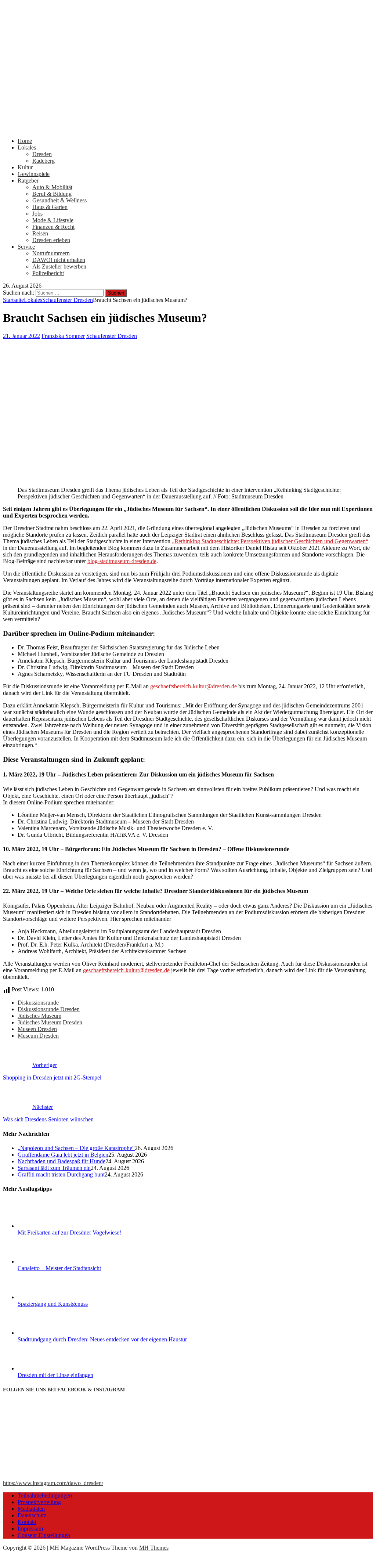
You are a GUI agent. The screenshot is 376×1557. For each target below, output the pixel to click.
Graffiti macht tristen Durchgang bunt (61, 1174)
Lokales (27, 147)
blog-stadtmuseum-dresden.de (121, 561)
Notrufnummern (51, 253)
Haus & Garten (50, 207)
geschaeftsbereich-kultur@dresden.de (193, 686)
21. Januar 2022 (21, 336)
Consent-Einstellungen (44, 1535)
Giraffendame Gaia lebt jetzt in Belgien (63, 1154)
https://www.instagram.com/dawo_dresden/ (53, 1483)
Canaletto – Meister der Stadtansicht (59, 1268)
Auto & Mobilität (52, 187)
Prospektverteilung (39, 1502)
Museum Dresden (38, 1035)
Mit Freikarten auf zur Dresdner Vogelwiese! (69, 1232)
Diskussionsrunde (38, 1002)
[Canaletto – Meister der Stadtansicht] (45, 1261)
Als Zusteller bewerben (59, 266)
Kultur (25, 167)
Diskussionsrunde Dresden (49, 1009)
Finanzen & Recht (53, 227)
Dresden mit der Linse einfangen (55, 1375)
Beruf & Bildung (52, 194)
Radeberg (43, 161)
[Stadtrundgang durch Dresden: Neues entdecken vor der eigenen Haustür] (45, 1333)
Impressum (30, 1528)
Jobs (37, 213)
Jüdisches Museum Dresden (50, 1022)
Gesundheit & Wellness (59, 200)
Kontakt (27, 1522)
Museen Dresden (37, 1029)
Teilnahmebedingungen (45, 1495)
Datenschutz (32, 1515)
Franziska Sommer (63, 336)
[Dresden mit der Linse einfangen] (45, 1368)
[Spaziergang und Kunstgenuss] (45, 1297)
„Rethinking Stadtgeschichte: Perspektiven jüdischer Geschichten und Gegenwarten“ (270, 541)
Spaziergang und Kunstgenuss (53, 1304)
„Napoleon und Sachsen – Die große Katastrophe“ (76, 1148)
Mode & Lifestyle (52, 220)
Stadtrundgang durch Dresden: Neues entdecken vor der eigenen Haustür (102, 1339)
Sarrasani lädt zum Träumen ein (54, 1168)
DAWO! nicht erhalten (58, 260)
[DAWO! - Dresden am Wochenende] (188, 128)
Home (25, 141)
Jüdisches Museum (39, 1016)
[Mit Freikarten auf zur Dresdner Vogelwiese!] (45, 1226)
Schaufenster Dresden (111, 336)
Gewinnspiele (34, 174)
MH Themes (154, 1548)
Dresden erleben (51, 240)
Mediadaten (31, 1509)
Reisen (40, 233)
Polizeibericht (48, 273)
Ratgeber (28, 180)
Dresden (42, 154)
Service (26, 247)
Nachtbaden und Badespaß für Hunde (61, 1161)
